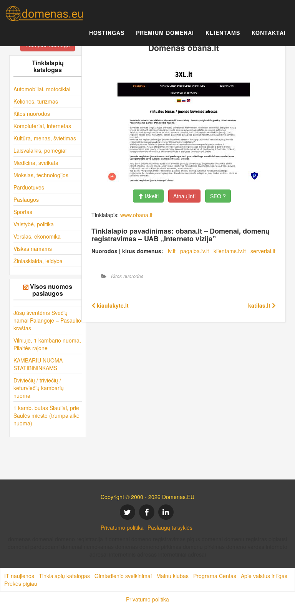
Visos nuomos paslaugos (51, 290)
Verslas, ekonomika (37, 236)
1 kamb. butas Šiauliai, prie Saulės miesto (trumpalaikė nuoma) (46, 415)
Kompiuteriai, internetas (42, 126)
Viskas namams (32, 248)
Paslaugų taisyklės (170, 527)
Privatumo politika (122, 527)
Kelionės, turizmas (35, 101)
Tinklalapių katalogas (64, 576)
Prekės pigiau (20, 583)
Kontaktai (269, 32)
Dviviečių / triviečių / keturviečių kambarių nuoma (38, 387)
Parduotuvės (28, 187)
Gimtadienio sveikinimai (123, 576)
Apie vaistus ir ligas (264, 576)
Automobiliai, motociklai (41, 89)
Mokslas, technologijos (40, 175)
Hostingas (106, 32)
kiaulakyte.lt (112, 305)
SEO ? (218, 196)
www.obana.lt (136, 215)
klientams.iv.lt (230, 251)
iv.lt (172, 251)
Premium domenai (165, 32)
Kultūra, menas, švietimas (44, 138)
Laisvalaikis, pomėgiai (39, 150)
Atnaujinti (184, 196)
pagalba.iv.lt (194, 251)
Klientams (223, 32)
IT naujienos (19, 576)
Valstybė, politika (33, 224)
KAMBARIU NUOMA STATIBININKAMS (38, 364)
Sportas (22, 212)
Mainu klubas (172, 576)
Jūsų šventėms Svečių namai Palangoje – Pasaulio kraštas (47, 320)
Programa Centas (214, 576)
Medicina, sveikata (35, 162)
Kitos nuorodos (31, 113)
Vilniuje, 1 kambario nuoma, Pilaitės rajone (47, 344)
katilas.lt (260, 305)
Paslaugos (26, 199)
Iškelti (151, 196)
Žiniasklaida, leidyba (38, 261)
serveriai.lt (262, 251)
